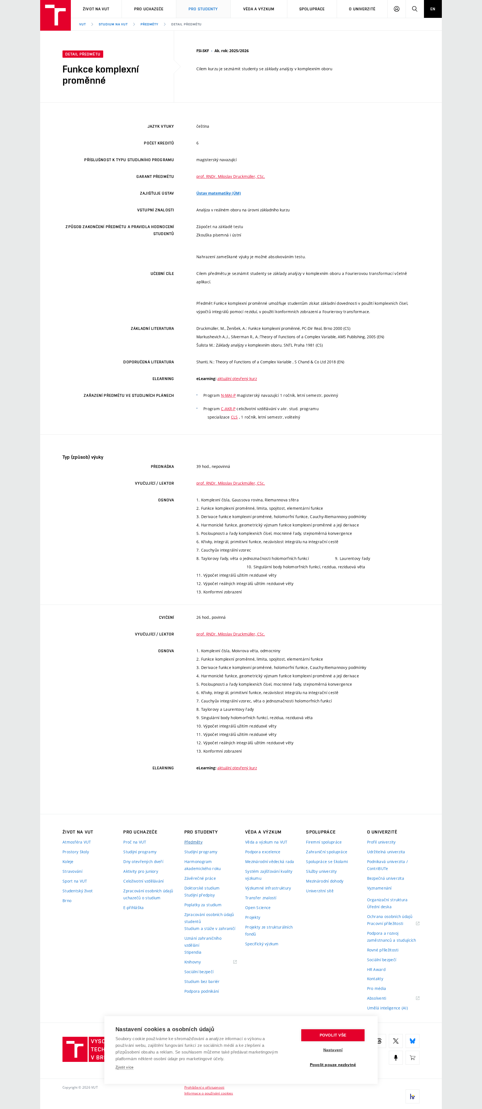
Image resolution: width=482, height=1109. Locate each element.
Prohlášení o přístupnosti (204, 1087)
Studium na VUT (113, 24)
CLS (234, 417)
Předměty (149, 24)
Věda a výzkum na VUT (266, 842)
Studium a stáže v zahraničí (209, 928)
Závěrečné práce (200, 878)
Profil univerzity (381, 842)
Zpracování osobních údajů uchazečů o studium (148, 894)
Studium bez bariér (202, 981)
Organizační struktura (387, 899)
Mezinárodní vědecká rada (269, 861)
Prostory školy (75, 851)
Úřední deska (379, 906)
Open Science (258, 907)
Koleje (68, 861)
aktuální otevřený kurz (237, 378)
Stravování (72, 871)
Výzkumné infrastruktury (268, 888)
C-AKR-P (228, 408)
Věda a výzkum (259, 9)
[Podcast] (396, 1058)
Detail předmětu (186, 24)
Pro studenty (203, 9)
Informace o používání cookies (208, 1093)
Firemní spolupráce (324, 842)
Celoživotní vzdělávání (143, 881)
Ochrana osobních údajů (389, 916)
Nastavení (333, 1050)
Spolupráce (312, 9)
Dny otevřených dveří (143, 861)
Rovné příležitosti (383, 950)
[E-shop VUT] (413, 1058)
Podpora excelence (263, 851)
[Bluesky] (413, 1041)
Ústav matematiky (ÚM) (218, 193)
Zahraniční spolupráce (326, 851)
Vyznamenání (379, 888)
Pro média (376, 988)
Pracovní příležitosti (392, 923)
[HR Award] (413, 1096)
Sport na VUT (74, 881)
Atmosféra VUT (76, 842)
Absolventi (383, 998)
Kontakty (375, 978)
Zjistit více (124, 1067)
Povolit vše (333, 1035)
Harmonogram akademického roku (202, 865)
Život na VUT (96, 9)
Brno (66, 900)
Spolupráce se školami (327, 861)
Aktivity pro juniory (140, 871)
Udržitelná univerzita (386, 851)
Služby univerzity (321, 871)
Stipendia (193, 952)
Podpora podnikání (201, 991)
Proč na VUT (134, 842)
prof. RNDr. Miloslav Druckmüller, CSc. (230, 176)
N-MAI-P (228, 395)
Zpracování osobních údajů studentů (209, 918)
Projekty (252, 917)
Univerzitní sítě (319, 890)
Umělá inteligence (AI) (387, 1008)
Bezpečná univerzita (385, 878)
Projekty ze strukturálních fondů (269, 930)
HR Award (376, 969)
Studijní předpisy (199, 895)
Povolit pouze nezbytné (333, 1065)
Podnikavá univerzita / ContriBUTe (387, 865)
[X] (396, 1041)
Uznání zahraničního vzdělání (202, 942)
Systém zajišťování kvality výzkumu (268, 875)
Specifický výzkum (262, 943)
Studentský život (77, 890)
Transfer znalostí (260, 897)
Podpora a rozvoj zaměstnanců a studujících (391, 937)
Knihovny (199, 962)
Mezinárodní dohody (324, 881)
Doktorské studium (202, 888)
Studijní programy (139, 851)
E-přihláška (133, 907)
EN (432, 9)
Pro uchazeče (148, 9)
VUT (82, 24)
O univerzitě (362, 9)
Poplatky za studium (202, 904)
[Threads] (379, 1041)
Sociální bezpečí (198, 971)
